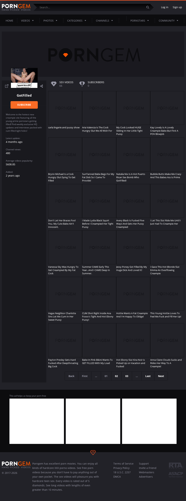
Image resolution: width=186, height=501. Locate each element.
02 (116, 376)
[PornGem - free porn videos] (16, 7)
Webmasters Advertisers (146, 474)
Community (167, 20)
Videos (25, 20)
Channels (102, 20)
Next (161, 376)
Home (9, 20)
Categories (74, 20)
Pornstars (137, 20)
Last (148, 376)
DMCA (117, 476)
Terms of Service (123, 463)
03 (126, 376)
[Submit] (149, 7)
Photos (48, 20)
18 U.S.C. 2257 (122, 472)
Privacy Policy (121, 468)
